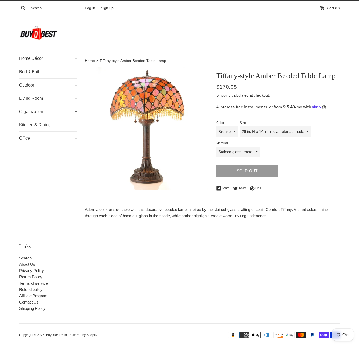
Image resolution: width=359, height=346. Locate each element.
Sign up (107, 8)
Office (48, 138)
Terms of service (33, 283)
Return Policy (30, 277)
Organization (48, 111)
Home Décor (48, 58)
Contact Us (29, 302)
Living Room (48, 98)
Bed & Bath (48, 72)
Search (25, 258)
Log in (90, 8)
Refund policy (31, 289)
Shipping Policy (32, 308)
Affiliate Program (33, 296)
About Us (27, 264)
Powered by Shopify (83, 335)
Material (222, 143)
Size (243, 123)
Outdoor (48, 85)
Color (220, 123)
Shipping (223, 95)
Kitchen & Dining (48, 125)
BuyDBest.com (56, 335)
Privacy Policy (31, 270)
